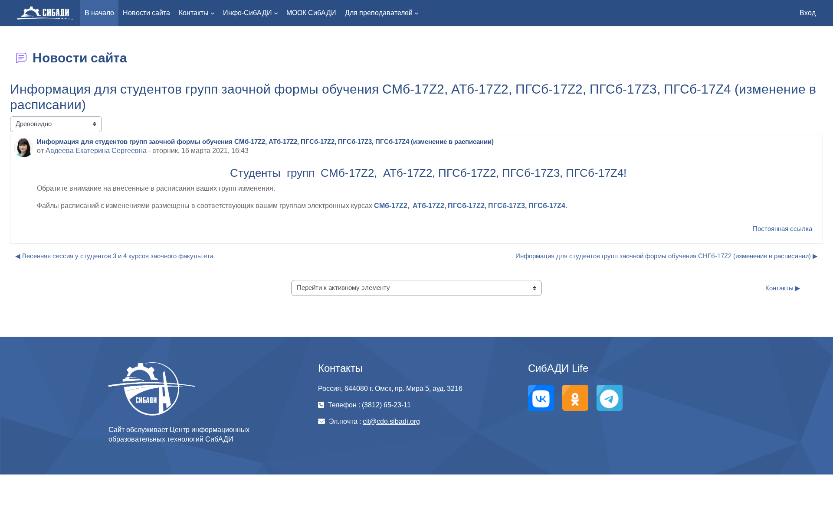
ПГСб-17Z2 (466, 205)
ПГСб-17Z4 (546, 205)
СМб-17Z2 (390, 205)
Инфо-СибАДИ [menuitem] (247, 12)
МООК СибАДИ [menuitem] (311, 12)
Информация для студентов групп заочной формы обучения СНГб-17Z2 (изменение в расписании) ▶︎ (666, 256)
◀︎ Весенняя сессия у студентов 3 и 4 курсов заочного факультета (114, 256)
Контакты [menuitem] (194, 12)
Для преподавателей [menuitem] (379, 12)
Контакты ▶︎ (782, 288)
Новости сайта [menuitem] (146, 12)
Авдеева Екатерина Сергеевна (96, 150)
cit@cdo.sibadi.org (391, 421)
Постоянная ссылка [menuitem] (782, 228)
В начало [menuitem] (99, 12)
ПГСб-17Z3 (506, 205)
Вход (808, 12)
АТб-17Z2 (428, 205)
